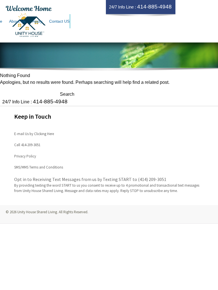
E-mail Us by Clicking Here (34, 133)
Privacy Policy (25, 156)
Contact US (59, 21)
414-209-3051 (30, 144)
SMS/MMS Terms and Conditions (38, 167)
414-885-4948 (154, 7)
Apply (37, 21)
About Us (17, 21)
